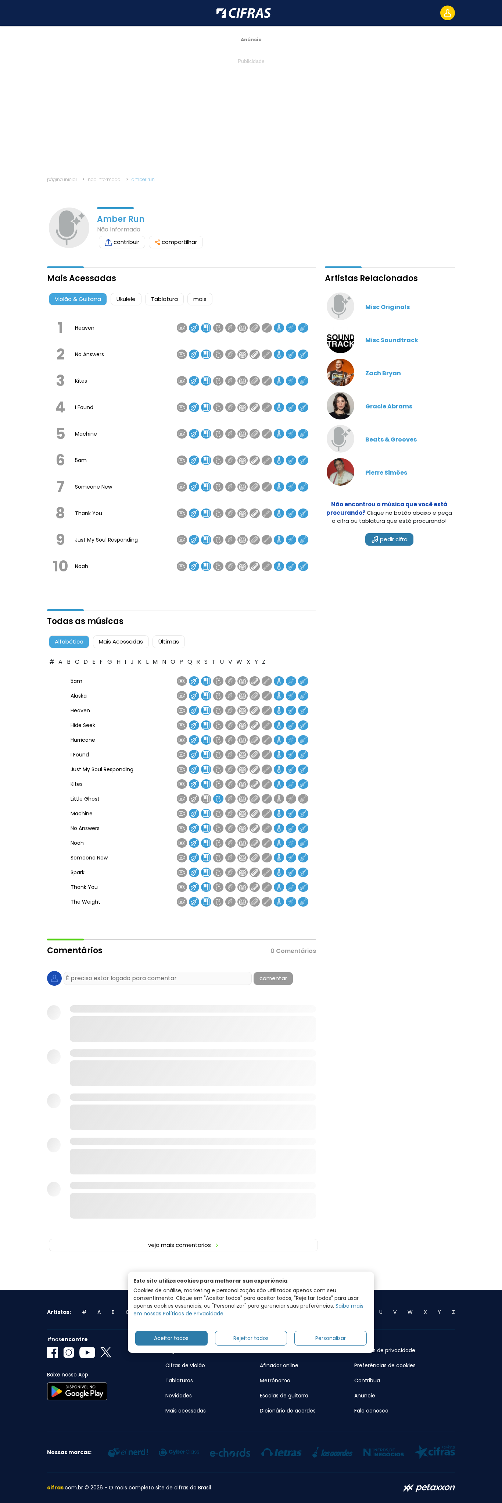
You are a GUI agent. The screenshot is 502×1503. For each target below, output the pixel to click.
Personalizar (330, 1337)
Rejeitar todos (251, 1337)
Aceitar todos (171, 1337)
